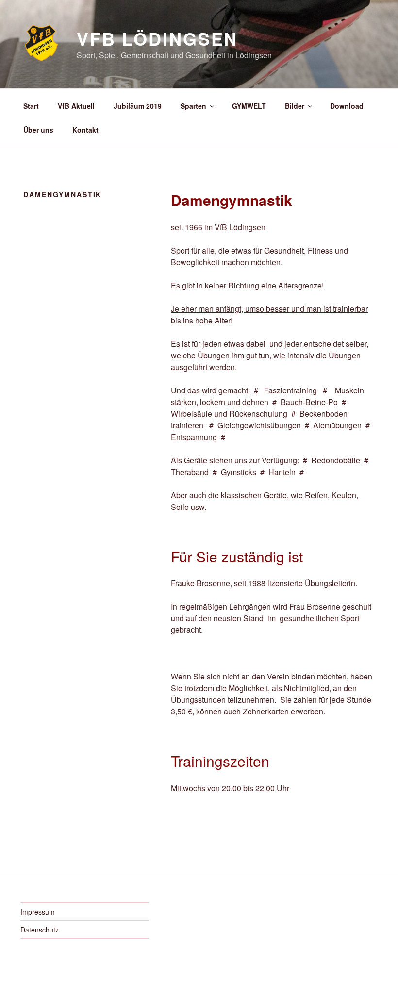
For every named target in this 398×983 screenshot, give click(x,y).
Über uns (38, 130)
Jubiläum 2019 (138, 106)
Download (347, 106)
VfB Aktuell (76, 106)
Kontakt (85, 130)
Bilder (294, 106)
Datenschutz (39, 929)
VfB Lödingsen (157, 38)
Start (31, 106)
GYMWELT (249, 106)
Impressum (37, 911)
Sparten (193, 106)
